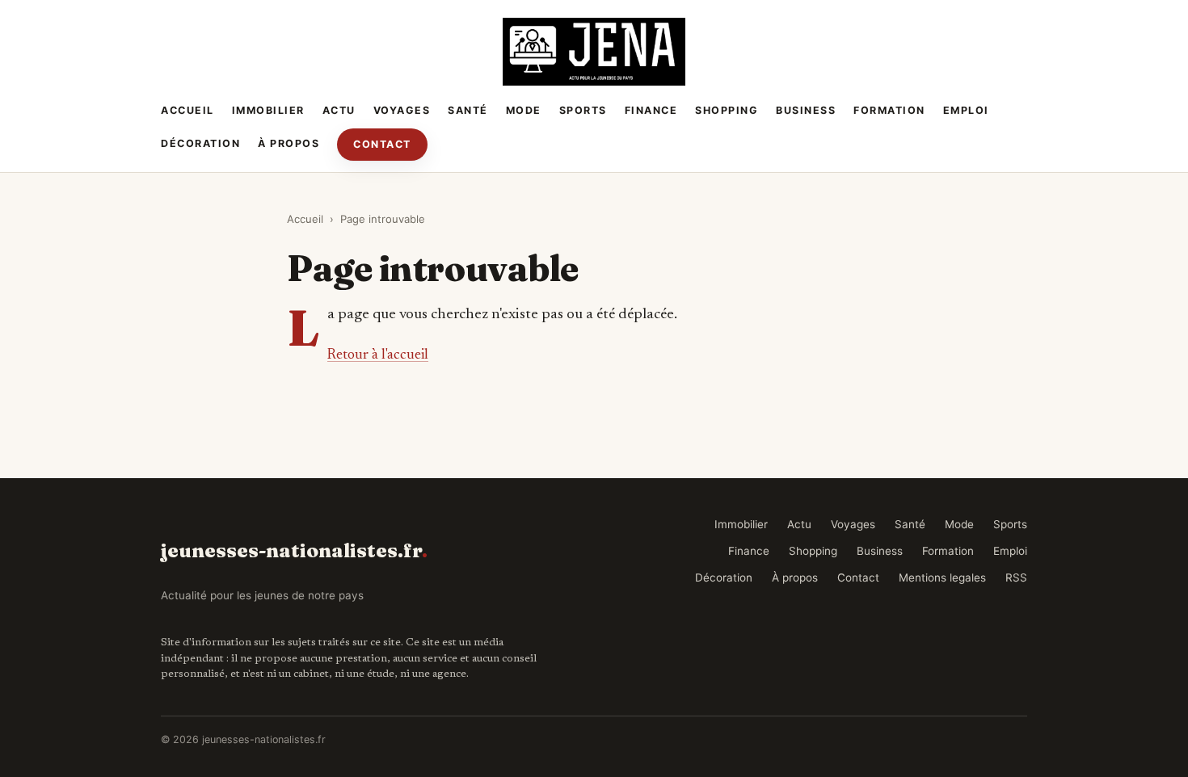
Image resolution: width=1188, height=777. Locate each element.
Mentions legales (942, 577)
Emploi (966, 110)
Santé (468, 110)
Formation (889, 110)
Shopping (726, 110)
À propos (288, 143)
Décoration (200, 143)
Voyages (402, 110)
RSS (1016, 577)
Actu (339, 110)
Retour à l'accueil (377, 355)
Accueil (187, 110)
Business (806, 110)
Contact (382, 144)
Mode (523, 110)
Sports (583, 110)
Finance (651, 110)
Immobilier (268, 110)
